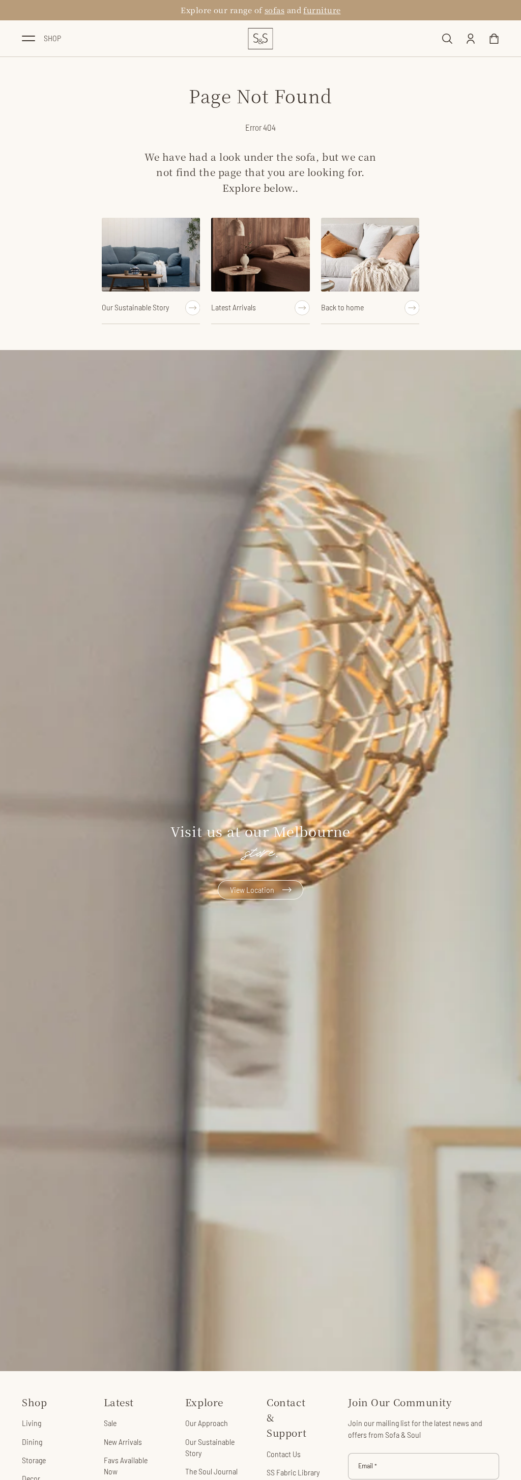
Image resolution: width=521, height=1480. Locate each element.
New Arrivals (123, 1441)
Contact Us (284, 1454)
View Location (252, 889)
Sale (110, 1423)
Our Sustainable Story (210, 1447)
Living (31, 1423)
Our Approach (206, 1423)
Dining (32, 1441)
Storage (34, 1460)
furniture (321, 10)
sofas (274, 10)
